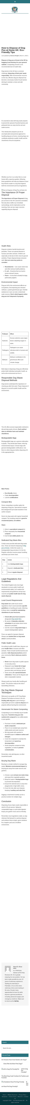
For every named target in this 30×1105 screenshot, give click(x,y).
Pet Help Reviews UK (15, 9)
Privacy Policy (22, 1094)
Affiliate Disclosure (12, 1094)
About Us (20, 1096)
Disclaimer (4, 1096)
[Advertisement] (15, 31)
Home (4, 1094)
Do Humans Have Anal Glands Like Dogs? (14, 1059)
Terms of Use (12, 1096)
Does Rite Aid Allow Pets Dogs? (13, 1063)
